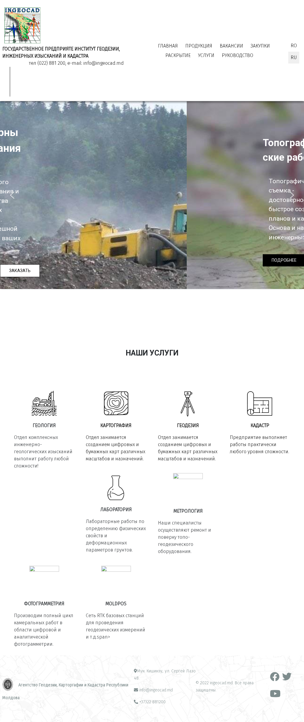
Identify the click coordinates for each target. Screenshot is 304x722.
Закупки (260, 46)
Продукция (198, 46)
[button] (12, 195)
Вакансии (231, 46)
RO (294, 45)
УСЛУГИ (206, 55)
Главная (168, 46)
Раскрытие (178, 55)
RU (294, 57)
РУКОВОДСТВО (237, 55)
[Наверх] (293, 711)
